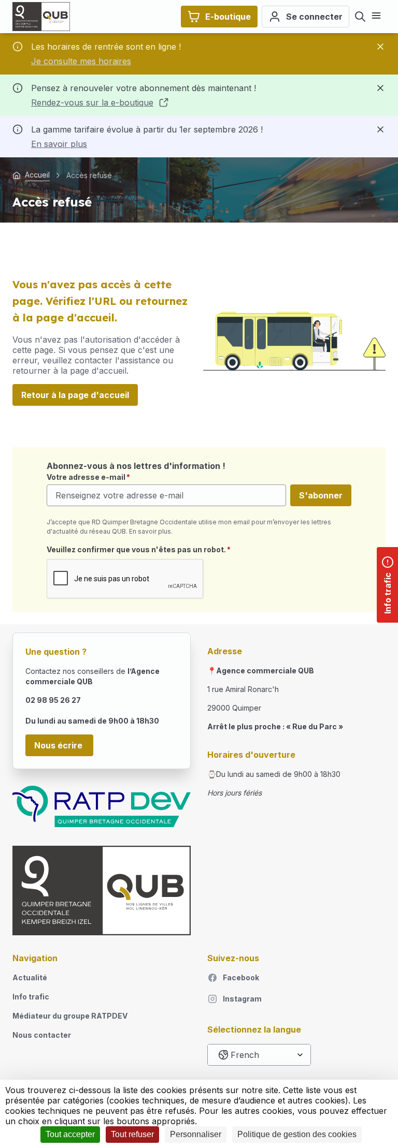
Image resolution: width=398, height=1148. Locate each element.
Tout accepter (70, 1134)
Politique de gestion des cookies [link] (297, 1134)
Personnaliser (195, 1134)
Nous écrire (59, 745)
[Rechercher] (360, 16)
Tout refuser (132, 1134)
